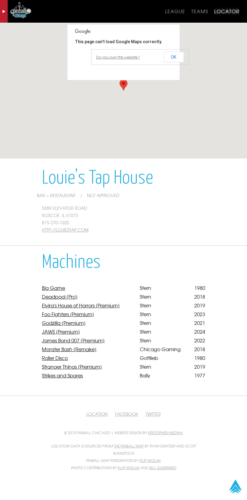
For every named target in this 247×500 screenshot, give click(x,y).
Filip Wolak (150, 460)
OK (173, 57)
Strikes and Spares (62, 375)
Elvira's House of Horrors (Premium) (81, 305)
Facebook (126, 414)
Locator (226, 11)
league (175, 11)
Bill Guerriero (162, 467)
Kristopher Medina (165, 432)
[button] (123, 85)
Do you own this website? (118, 57)
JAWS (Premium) (61, 331)
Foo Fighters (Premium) (68, 314)
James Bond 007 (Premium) (73, 340)
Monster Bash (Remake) (69, 349)
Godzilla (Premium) (64, 322)
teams (199, 11)
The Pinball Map (129, 446)
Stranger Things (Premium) (72, 366)
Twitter (153, 414)
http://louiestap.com (65, 230)
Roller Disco (55, 357)
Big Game (53, 287)
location (97, 414)
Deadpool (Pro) (59, 296)
